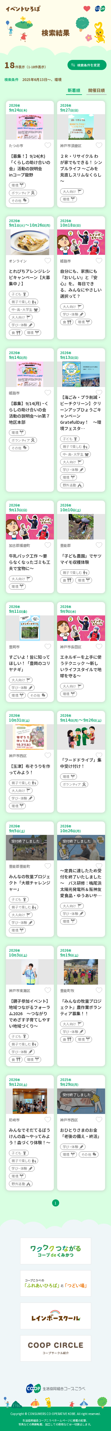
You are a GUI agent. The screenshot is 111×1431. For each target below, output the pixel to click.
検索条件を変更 (88, 65)
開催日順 (96, 90)
